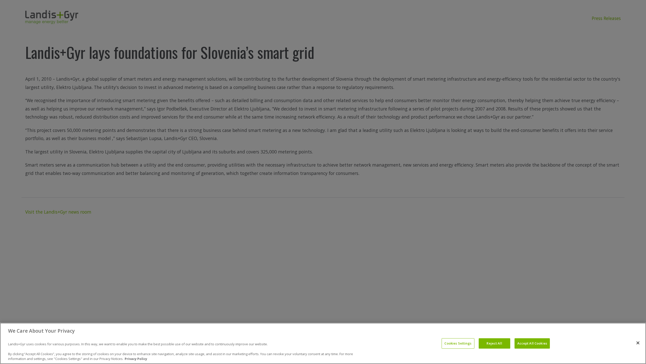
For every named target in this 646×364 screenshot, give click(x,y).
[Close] (637, 342)
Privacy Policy (136, 358)
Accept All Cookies (532, 343)
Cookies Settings (457, 343)
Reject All (494, 343)
